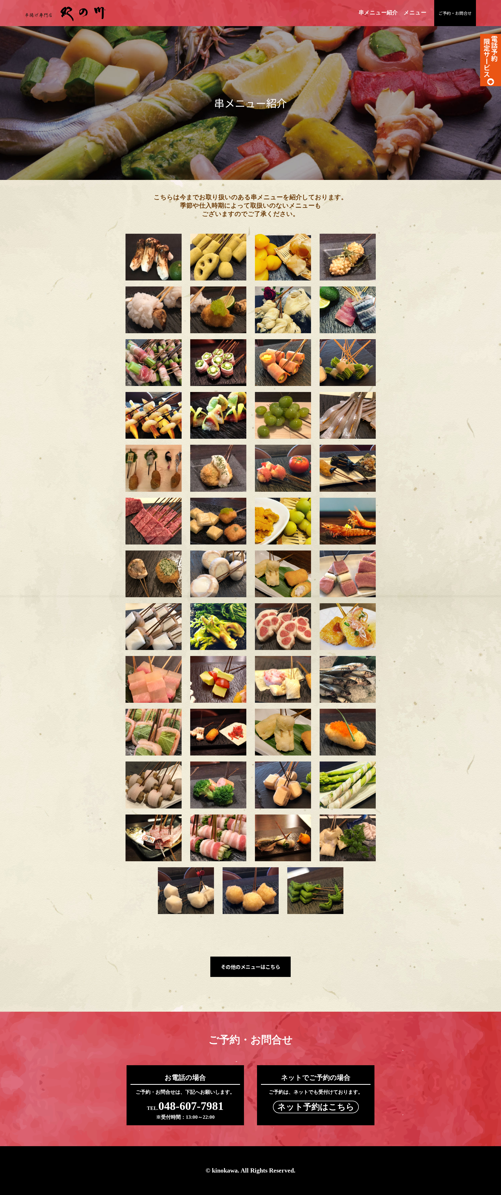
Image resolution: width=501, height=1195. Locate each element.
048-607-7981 (185, 1106)
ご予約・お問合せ (455, 13)
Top (488, 1182)
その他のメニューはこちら (250, 967)
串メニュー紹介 (378, 12)
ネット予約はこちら (315, 1106)
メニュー (415, 12)
